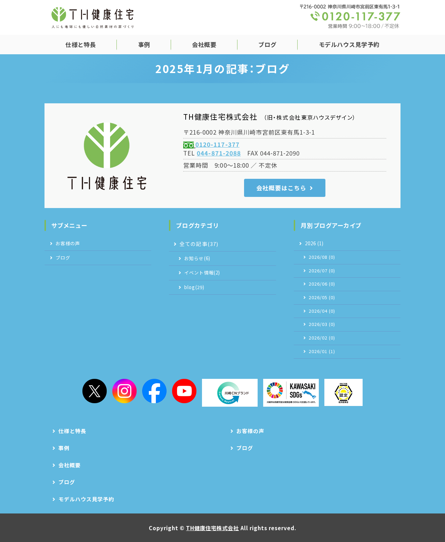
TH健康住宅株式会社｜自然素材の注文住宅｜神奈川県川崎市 (92, 17)
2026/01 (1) (322, 351)
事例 (144, 44)
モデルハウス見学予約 (349, 44)
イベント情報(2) (202, 272)
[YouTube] (184, 391)
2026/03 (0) (322, 324)
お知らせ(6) (197, 258)
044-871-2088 (219, 153)
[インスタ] (124, 391)
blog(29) (194, 287)
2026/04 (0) (322, 311)
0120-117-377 (217, 144)
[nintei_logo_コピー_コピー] (343, 392)
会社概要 (204, 44)
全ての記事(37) (198, 243)
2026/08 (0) (322, 257)
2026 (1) (314, 243)
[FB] (154, 391)
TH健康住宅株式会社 (212, 528)
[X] (94, 391)
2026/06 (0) (322, 284)
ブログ (267, 44)
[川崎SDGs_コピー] (291, 393)
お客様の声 (68, 243)
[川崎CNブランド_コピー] (230, 393)
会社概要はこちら (281, 187)
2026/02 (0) (322, 338)
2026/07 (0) (322, 271)
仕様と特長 (80, 44)
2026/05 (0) (322, 297)
